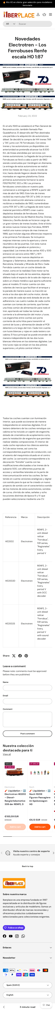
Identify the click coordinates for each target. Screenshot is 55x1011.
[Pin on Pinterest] (26, 656)
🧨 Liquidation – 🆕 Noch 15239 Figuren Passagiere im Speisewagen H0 (39, 797)
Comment (7, 709)
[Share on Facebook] (20, 656)
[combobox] (27, 24)
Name (5, 682)
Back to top (27, 866)
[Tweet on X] (14, 656)
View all (7, 754)
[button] (44, 14)
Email (5, 695)
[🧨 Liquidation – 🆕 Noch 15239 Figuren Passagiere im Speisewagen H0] (39, 772)
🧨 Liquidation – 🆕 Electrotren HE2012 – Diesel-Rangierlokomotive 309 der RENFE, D (15, 797)
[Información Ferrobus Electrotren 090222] (4, 1007)
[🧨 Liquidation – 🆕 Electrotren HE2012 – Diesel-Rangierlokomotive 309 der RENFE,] (15, 772)
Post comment (27, 733)
